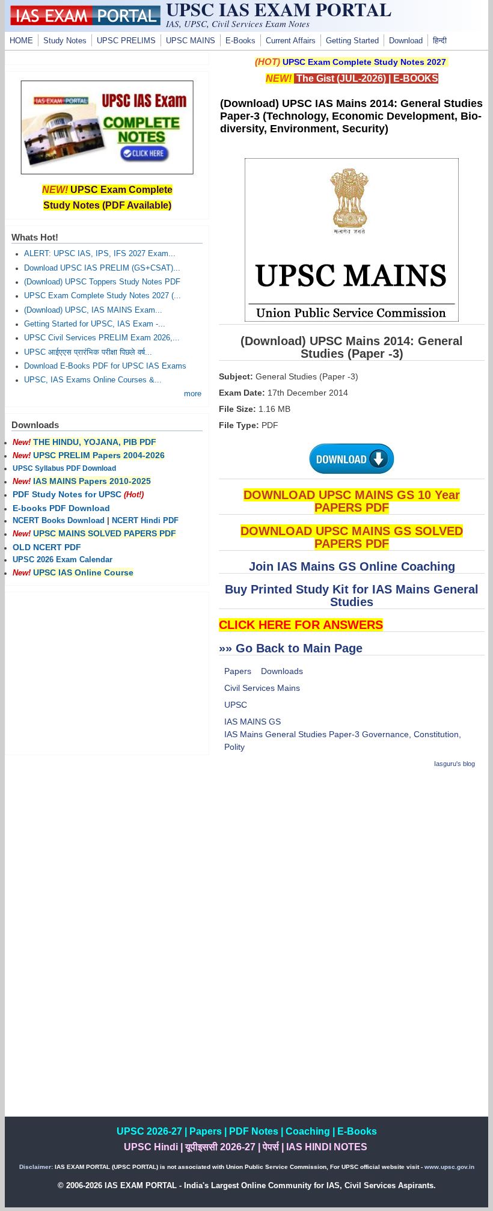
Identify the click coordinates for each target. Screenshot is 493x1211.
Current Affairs (291, 41)
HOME (21, 41)
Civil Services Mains (262, 688)
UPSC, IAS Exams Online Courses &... (93, 380)
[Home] (85, 22)
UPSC (235, 705)
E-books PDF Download (61, 508)
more (192, 394)
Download (406, 41)
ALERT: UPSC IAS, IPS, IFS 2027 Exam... (100, 254)
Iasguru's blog (454, 763)
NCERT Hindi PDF (145, 521)
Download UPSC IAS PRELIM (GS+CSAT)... (102, 268)
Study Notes (65, 41)
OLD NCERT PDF (47, 547)
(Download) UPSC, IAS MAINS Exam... (93, 310)
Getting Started (352, 41)
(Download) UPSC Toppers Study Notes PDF (102, 282)
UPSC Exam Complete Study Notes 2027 (364, 62)
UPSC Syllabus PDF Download (64, 468)
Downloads (282, 671)
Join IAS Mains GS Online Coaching (352, 566)
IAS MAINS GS (252, 721)
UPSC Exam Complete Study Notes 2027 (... (102, 296)
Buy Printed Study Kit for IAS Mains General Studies (352, 596)
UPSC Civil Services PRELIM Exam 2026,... (102, 338)
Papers (237, 671)
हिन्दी (440, 41)
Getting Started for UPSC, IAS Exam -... (94, 324)
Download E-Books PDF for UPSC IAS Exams (105, 366)
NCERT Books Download (59, 521)
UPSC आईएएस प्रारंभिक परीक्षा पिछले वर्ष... (88, 352)
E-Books (240, 41)
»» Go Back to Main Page (291, 648)
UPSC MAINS (190, 41)
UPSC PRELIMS (126, 41)
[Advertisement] (351, 864)
